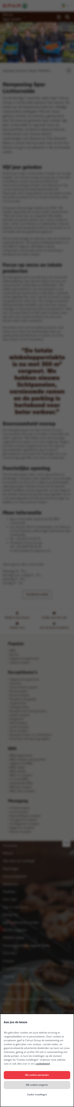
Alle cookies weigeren (37, 1084)
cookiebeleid (43, 1063)
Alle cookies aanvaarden (37, 1075)
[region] (37, 1060)
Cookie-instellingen (37, 1094)
